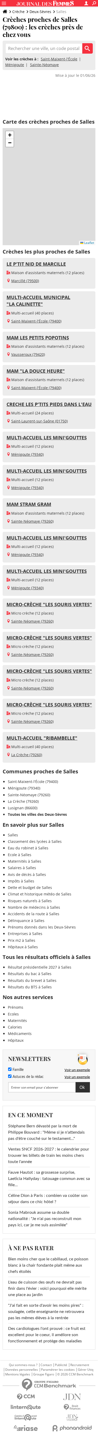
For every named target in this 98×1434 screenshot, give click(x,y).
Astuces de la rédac (27, 1077)
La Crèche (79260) (26, 754)
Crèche (18, 11)
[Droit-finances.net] (72, 1407)
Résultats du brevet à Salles (32, 980)
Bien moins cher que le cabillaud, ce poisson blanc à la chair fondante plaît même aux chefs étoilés (48, 1265)
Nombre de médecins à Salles (34, 907)
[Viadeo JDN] (72, 1417)
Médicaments (20, 1033)
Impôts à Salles (21, 881)
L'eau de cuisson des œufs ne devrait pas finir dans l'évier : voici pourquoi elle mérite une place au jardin (47, 1288)
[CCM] (26, 1397)
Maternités (17, 1020)
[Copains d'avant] (26, 1417)
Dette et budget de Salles (30, 887)
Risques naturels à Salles (30, 900)
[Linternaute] (26, 1407)
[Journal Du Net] (72, 1397)
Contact (46, 1365)
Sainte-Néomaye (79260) (32, 521)
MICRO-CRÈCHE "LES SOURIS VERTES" (49, 604)
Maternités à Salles (24, 861)
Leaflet (88, 243)
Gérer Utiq (85, 1370)
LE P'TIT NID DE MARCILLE (36, 264)
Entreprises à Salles (25, 933)
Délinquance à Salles (26, 920)
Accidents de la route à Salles (33, 913)
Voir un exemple (77, 1069)
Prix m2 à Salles (21, 940)
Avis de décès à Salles (27, 874)
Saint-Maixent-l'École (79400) (36, 321)
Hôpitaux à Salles (23, 946)
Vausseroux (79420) (28, 354)
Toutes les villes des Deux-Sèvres (37, 814)
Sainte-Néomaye (44, 64)
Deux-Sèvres (40, 11)
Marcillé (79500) (25, 280)
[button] (10, 135)
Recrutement (79, 1365)
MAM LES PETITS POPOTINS (38, 337)
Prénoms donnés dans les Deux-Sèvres (42, 927)
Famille (17, 1070)
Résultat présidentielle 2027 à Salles (39, 967)
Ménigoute (14, 64)
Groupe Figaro (43, 1374)
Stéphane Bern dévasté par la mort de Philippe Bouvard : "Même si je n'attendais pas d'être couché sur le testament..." (46, 1132)
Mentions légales (17, 1374)
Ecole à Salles (19, 854)
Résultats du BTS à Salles (30, 986)
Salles (13, 834)
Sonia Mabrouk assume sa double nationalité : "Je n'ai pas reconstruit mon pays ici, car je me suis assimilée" (44, 1218)
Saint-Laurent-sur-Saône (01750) (39, 421)
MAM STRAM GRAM (29, 504)
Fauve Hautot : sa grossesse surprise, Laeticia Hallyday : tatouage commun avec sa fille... (49, 1178)
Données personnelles (21, 1370)
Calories (15, 1027)
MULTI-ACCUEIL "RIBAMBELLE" (42, 738)
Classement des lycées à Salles (35, 841)
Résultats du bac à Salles (29, 973)
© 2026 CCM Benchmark (75, 1374)
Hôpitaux (16, 1040)
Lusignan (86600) (22, 807)
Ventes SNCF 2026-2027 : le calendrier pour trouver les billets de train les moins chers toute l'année (48, 1155)
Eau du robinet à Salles (28, 847)
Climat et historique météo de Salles (39, 894)
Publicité (61, 1365)
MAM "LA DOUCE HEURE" (36, 371)
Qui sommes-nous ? (23, 1365)
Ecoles (13, 1014)
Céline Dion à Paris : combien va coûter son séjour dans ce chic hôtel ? (48, 1198)
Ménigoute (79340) (27, 454)
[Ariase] (26, 1428)
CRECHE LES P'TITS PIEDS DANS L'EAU (49, 404)
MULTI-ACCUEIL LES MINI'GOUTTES (47, 437)
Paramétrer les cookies (58, 1370)
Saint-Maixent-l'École (59, 58)
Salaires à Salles (22, 867)
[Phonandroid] (72, 1428)
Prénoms (15, 1007)
